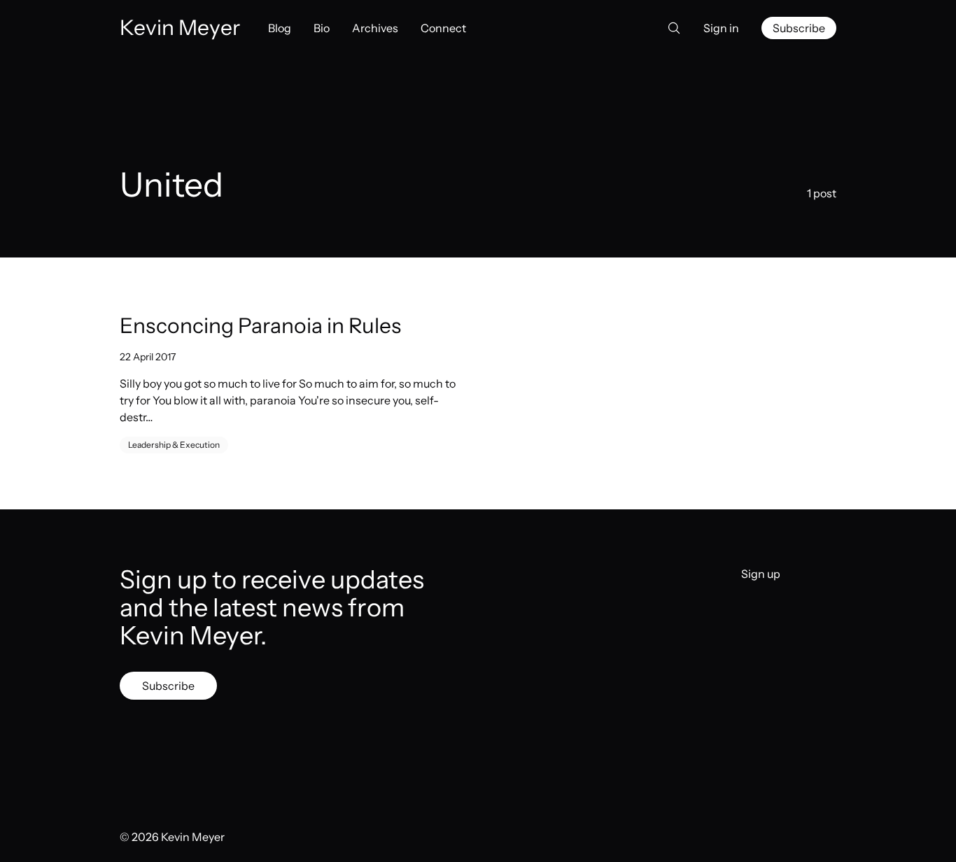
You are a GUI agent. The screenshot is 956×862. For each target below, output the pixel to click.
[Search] (670, 28)
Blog (279, 28)
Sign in (721, 28)
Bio (322, 28)
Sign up (760, 574)
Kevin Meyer (193, 837)
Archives (375, 28)
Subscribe (799, 28)
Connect (443, 28)
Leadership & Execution (174, 444)
